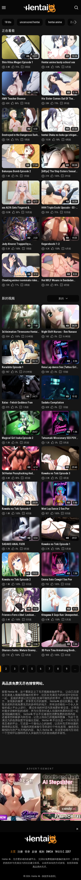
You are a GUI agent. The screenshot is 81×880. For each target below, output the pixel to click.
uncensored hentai (30, 22)
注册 (20, 851)
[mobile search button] (76, 7)
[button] (75, 22)
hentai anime (55, 22)
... (75, 668)
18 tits (8, 22)
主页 (13, 851)
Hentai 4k (35, 876)
